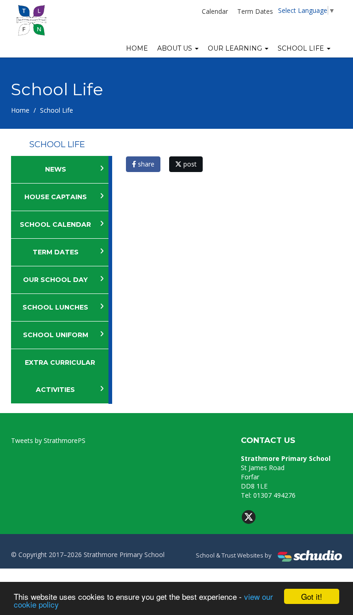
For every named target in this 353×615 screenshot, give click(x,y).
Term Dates (255, 11)
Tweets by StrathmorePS (48, 440)
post (189, 164)
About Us (175, 48)
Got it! (311, 596)
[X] (249, 517)
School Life (302, 48)
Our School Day (55, 280)
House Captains (55, 197)
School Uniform (55, 335)
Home (137, 48)
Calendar (215, 11)
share (145, 164)
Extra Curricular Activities (60, 376)
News (55, 169)
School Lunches (55, 307)
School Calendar (55, 224)
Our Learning (236, 48)
